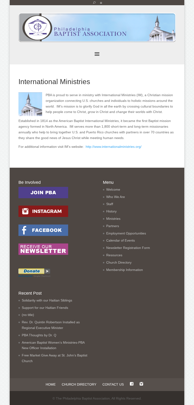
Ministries (113, 218)
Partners (112, 226)
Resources (114, 255)
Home (51, 384)
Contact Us (113, 384)
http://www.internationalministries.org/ (113, 146)
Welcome (113, 189)
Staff (109, 204)
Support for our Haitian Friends (45, 308)
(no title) (28, 315)
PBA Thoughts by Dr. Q (39, 335)
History (111, 211)
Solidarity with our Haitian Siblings (47, 300)
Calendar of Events (120, 240)
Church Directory (119, 262)
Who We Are (115, 197)
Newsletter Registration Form (128, 248)
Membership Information (124, 270)
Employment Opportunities (126, 233)
